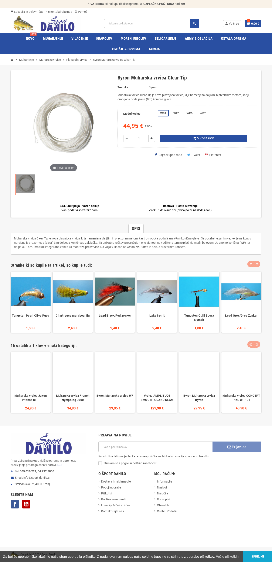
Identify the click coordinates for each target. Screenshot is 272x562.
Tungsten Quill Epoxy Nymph (199, 317)
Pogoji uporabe (111, 487)
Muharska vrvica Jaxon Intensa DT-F (30, 398)
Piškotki (106, 493)
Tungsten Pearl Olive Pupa (31, 315)
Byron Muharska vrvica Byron (199, 398)
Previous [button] (250, 264)
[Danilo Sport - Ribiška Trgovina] (46, 23)
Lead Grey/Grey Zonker (241, 315)
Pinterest (215, 155)
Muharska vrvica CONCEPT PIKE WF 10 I (241, 398)
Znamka (123, 87)
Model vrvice (131, 113)
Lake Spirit (157, 315)
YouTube (26, 504)
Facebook (15, 504)
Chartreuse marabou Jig (73, 315)
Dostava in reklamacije (116, 481)
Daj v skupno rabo (170, 155)
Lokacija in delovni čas (27, 11)
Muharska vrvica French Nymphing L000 (72, 398)
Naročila (162, 493)
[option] (31, 302)
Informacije (164, 481)
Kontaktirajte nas (60, 11)
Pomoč (81, 11)
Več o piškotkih (227, 557)
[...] (59, 465)
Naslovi (162, 487)
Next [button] (257, 264)
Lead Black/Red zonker (115, 315)
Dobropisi (163, 499)
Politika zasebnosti (113, 499)
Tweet (196, 155)
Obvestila (163, 505)
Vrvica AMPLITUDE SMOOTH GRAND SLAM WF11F (157, 398)
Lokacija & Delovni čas (115, 505)
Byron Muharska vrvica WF (114, 395)
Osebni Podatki (167, 511)
